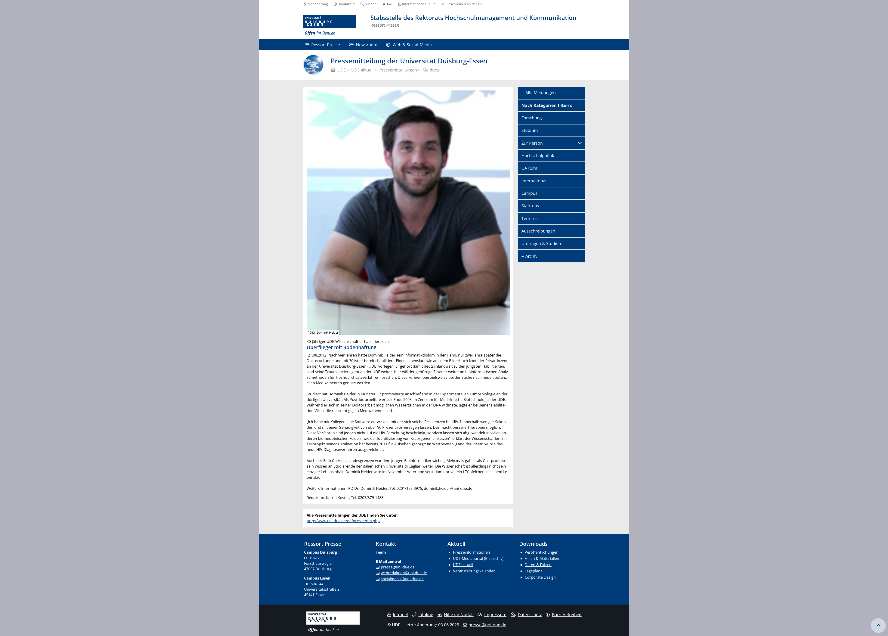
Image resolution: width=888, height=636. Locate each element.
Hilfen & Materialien (542, 558)
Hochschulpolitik (537, 155)
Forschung (531, 118)
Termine (529, 218)
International (533, 180)
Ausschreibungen (538, 231)
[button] (344, 4)
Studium (529, 130)
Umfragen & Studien (541, 243)
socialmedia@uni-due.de (402, 578)
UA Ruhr (529, 168)
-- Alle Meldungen (538, 92)
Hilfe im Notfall (459, 614)
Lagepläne (534, 571)
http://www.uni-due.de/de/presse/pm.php (343, 520)
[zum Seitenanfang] (878, 625)
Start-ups (530, 205)
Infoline (425, 614)
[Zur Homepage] (329, 25)
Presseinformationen (471, 552)
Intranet (400, 614)
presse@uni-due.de (398, 567)
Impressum (495, 614)
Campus (529, 193)
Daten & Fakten (538, 564)
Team (381, 552)
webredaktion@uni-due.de (404, 572)
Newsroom (366, 44)
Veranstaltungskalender (474, 571)
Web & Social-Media (412, 44)
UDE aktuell (463, 564)
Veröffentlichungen (541, 552)
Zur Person (532, 143)
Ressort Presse (325, 44)
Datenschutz (530, 614)
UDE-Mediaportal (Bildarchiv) (478, 558)
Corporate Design (540, 577)
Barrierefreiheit (567, 614)
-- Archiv (529, 256)
